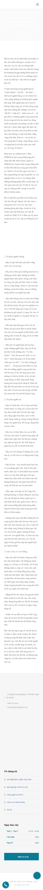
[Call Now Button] (5, 885)
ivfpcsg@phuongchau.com (17, 707)
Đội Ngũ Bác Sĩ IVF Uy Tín (17, 787)
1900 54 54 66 (12, 703)
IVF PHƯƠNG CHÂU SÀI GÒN (19, 780)
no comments (23, 33)
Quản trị (8, 30)
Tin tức (9, 810)
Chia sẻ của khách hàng (16, 802)
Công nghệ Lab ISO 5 (15, 795)
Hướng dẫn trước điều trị (27, 30)
